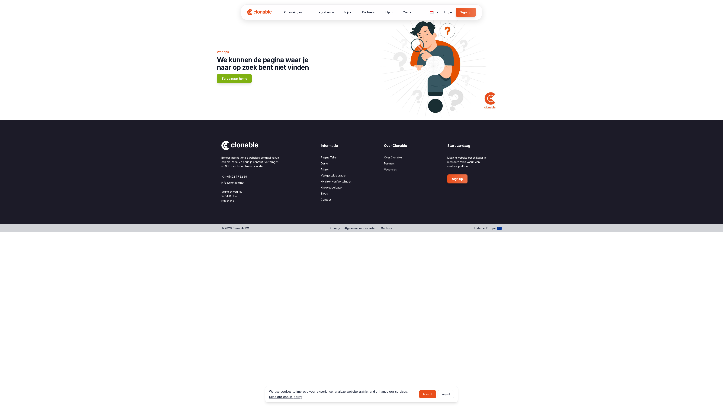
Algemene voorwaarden (360, 228)
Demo (324, 163)
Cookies (386, 228)
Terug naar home (234, 78)
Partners (368, 12)
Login (448, 12)
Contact (409, 12)
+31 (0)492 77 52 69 (234, 176)
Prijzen (348, 12)
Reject (446, 394)
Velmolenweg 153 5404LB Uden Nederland (232, 196)
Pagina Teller (329, 157)
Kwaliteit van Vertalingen (336, 181)
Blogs (324, 193)
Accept (427, 394)
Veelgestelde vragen (333, 175)
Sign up (465, 12)
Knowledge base (331, 187)
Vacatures (390, 169)
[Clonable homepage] (259, 12)
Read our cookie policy (285, 397)
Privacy (335, 228)
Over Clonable (393, 157)
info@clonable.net (232, 182)
